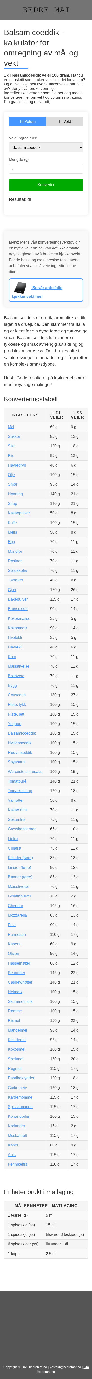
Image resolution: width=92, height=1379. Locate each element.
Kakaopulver (19, 513)
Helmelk (15, 992)
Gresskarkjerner (22, 829)
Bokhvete (16, 676)
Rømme (15, 1011)
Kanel (13, 1145)
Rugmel (15, 1068)
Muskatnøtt (17, 1135)
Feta (12, 925)
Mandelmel (17, 1030)
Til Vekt (64, 121)
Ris (11, 456)
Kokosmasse (19, 618)
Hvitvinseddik (19, 743)
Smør (12, 484)
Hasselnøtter (19, 963)
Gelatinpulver (19, 896)
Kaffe (12, 523)
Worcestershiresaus (25, 772)
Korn (12, 657)
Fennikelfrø (18, 1164)
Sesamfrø (16, 819)
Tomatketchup (20, 791)
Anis (12, 1155)
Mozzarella (17, 915)
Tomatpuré (17, 781)
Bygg (12, 685)
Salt (11, 446)
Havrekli (15, 647)
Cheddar (15, 906)
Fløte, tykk (17, 705)
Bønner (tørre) (20, 877)
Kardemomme (20, 1097)
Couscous (17, 695)
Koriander (16, 1126)
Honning (15, 494)
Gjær (12, 590)
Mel (11, 427)
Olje (11, 475)
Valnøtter (16, 800)
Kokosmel (16, 1049)
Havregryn (17, 465)
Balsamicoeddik (22, 733)
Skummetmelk (20, 1001)
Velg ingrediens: (23, 138)
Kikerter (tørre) (20, 858)
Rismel (14, 1021)
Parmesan (17, 934)
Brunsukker (18, 609)
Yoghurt (14, 724)
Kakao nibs (17, 810)
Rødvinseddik (20, 752)
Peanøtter (16, 973)
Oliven (13, 954)
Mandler (15, 551)
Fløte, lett (16, 714)
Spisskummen (20, 1107)
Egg (11, 542)
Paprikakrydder (21, 1078)
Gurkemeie (17, 1088)
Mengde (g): (19, 159)
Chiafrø (14, 848)
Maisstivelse (18, 666)
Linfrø (13, 839)
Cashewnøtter (20, 982)
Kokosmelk (17, 628)
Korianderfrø (19, 1116)
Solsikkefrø (17, 570)
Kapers (14, 944)
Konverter (46, 185)
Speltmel (15, 1059)
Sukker (14, 436)
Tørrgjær (15, 580)
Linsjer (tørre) (19, 867)
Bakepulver (18, 599)
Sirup (12, 503)
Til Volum (27, 121)
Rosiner (15, 561)
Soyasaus (16, 762)
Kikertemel (17, 1040)
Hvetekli (15, 637)
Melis (12, 532)
